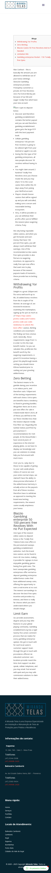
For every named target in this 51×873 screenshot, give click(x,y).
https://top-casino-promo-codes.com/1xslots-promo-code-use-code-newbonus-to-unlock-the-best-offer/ (24, 321)
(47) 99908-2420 (12, 761)
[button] (36, 868)
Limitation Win (22, 54)
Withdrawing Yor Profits (27, 41)
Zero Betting (22, 44)
